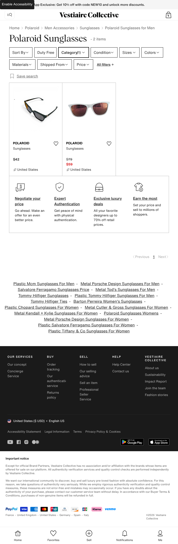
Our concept (16, 364)
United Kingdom (27, 515)
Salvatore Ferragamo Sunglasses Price (53, 290)
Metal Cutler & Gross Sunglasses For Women (126, 307)
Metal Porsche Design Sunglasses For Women (86, 319)
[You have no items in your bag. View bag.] (168, 15)
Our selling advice (88, 374)
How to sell (88, 364)
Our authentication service (58, 381)
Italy (86, 515)
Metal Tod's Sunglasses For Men (125, 290)
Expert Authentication (67, 201)
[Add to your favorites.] (56, 143)
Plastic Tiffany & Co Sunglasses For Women (89, 331)
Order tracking (53, 367)
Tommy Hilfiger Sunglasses (43, 296)
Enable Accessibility (17, 4)
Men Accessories (59, 28)
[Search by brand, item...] (9, 14)
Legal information (56, 431)
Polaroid (32, 28)
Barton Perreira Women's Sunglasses (107, 301)
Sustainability (155, 374)
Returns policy (53, 395)
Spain (77, 515)
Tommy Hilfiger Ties (49, 301)
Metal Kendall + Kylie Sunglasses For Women (56, 313)
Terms (77, 431)
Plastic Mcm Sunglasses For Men (43, 284)
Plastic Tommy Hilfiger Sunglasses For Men (114, 296)
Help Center (121, 364)
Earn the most (145, 198)
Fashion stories (156, 395)
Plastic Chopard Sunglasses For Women (42, 307)
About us (152, 368)
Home (14, 28)
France (10, 515)
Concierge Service (15, 374)
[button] (168, 15)
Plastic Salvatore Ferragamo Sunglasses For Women (86, 325)
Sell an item (89, 382)
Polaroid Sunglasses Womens (131, 313)
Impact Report (156, 381)
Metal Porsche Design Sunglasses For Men (120, 284)
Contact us (120, 371)
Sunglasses (90, 28)
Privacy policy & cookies (103, 431)
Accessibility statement (24, 431)
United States (48, 515)
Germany (64, 515)
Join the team (155, 388)
